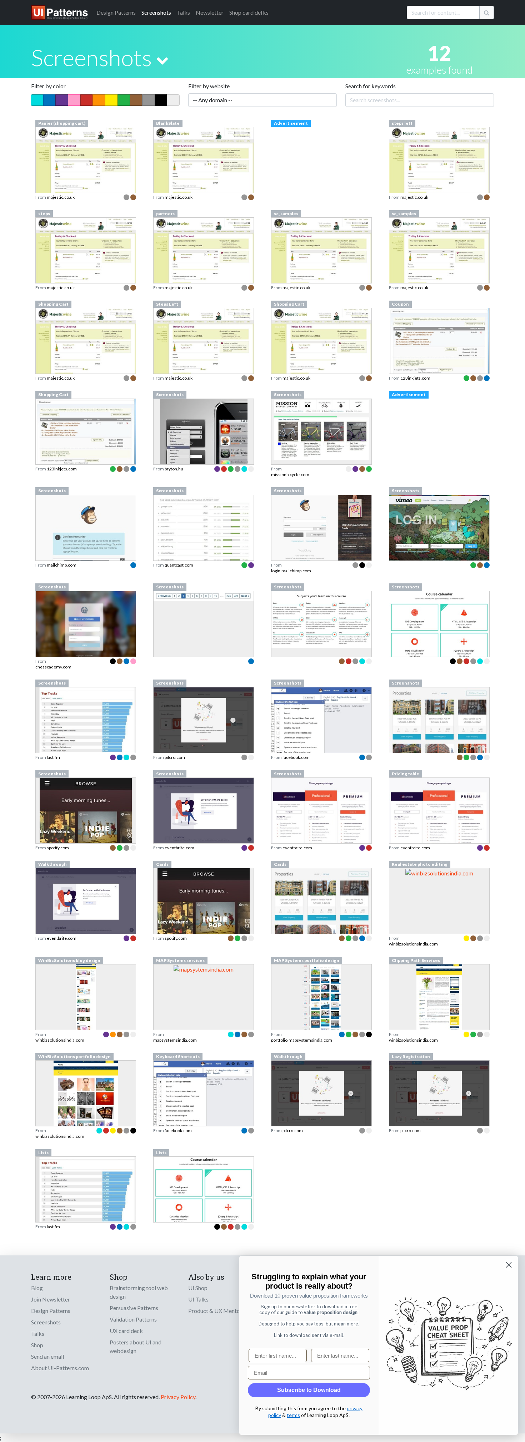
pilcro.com (175, 757)
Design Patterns (50, 1310)
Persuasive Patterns (134, 1307)
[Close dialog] (508, 1265)
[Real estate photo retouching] (439, 872)
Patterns (116, 12)
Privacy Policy (178, 1396)
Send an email (47, 1356)
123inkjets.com (415, 378)
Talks (183, 12)
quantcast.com (179, 565)
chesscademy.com (53, 667)
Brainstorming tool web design (139, 1292)
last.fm (53, 757)
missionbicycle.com (290, 474)
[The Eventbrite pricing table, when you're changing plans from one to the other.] (439, 821)
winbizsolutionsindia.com (413, 944)
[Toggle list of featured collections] (162, 60)
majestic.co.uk (61, 197)
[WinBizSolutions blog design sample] (86, 1017)
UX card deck (126, 1330)
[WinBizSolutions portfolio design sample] (86, 1113)
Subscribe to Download (309, 1390)
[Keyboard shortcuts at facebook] (204, 1096)
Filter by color (48, 86)
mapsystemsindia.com (175, 1040)
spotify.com (58, 847)
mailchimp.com (61, 565)
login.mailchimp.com (291, 570)
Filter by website (209, 86)
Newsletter (210, 12)
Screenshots (156, 12)
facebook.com (296, 757)
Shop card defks (249, 12)
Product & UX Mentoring (219, 1310)
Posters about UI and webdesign (135, 1346)
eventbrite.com (179, 847)
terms (293, 1415)
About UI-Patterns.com (60, 1367)
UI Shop (198, 1287)
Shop (37, 1345)
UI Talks (198, 1299)
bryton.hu (174, 468)
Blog (37, 1287)
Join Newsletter (50, 1299)
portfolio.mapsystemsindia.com (301, 1040)
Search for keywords (370, 86)
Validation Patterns (133, 1319)
